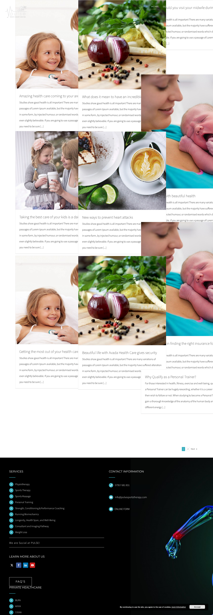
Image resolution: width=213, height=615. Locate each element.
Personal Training (24, 502)
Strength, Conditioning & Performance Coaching (39, 508)
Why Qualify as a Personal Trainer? (170, 377)
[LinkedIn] (25, 565)
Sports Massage (23, 496)
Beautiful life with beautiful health (170, 196)
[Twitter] (12, 565)
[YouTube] (32, 565)
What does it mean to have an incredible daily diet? (120, 97)
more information (179, 607)
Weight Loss (21, 532)
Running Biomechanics (27, 514)
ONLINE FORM (122, 509)
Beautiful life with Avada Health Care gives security (119, 353)
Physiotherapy (22, 484)
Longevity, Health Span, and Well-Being (35, 520)
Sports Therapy (22, 490)
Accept (197, 606)
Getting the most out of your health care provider (55, 351)
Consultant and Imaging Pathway (32, 526)
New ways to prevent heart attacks (107, 217)
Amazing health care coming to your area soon (54, 96)
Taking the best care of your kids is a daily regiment (57, 217)
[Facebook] (18, 565)
